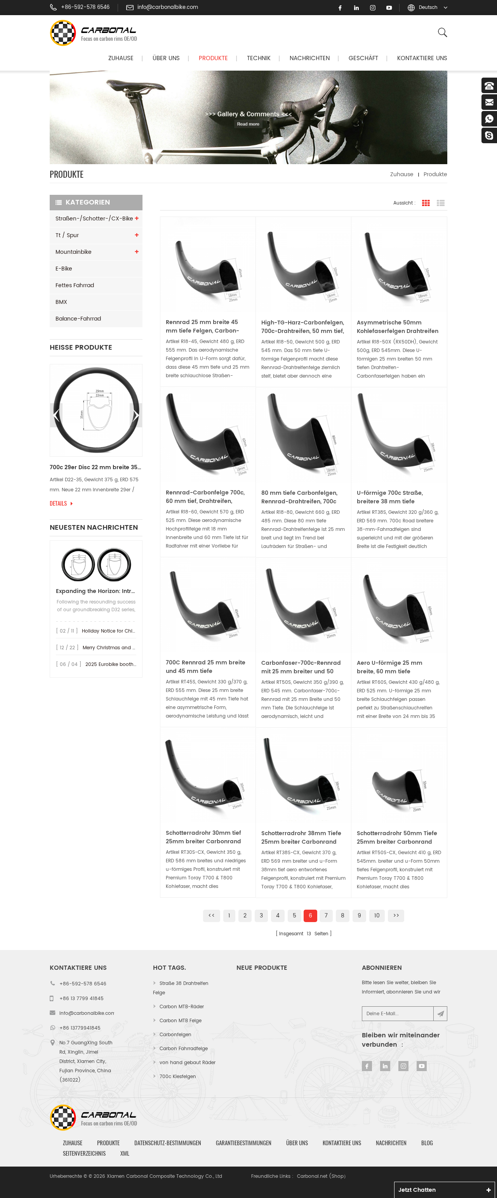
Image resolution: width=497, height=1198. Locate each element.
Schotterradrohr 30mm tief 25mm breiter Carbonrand (203, 837)
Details (95, 503)
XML (124, 1153)
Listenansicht (441, 203)
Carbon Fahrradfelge (184, 1048)
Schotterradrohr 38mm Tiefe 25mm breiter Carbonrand (301, 837)
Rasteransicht (426, 203)
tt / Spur (67, 235)
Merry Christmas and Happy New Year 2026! (134, 648)
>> (396, 915)
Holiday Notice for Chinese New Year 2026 (130, 631)
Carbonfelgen (175, 1034)
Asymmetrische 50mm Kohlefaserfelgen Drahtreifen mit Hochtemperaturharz (397, 327)
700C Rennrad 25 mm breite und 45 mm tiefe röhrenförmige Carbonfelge (205, 667)
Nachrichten (310, 58)
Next (136, 415)
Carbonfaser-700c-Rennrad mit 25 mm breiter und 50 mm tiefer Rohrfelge (301, 667)
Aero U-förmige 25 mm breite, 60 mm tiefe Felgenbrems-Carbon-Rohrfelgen (389, 667)
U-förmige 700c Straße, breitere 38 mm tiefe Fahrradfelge (390, 497)
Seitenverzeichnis (84, 1153)
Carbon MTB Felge (181, 1021)
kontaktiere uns (422, 58)
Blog (427, 1143)
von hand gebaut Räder (187, 1062)
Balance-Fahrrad (78, 318)
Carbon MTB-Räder (182, 1007)
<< (211, 915)
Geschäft (363, 58)
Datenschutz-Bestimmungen (167, 1143)
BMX (61, 302)
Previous (56, 415)
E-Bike (64, 268)
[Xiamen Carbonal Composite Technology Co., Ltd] (97, 33)
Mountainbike (74, 252)
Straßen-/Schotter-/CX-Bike (94, 218)
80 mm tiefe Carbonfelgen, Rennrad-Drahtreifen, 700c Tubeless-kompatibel (299, 497)
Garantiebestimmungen (243, 1143)
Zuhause (121, 58)
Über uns (166, 58)
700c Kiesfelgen (178, 1076)
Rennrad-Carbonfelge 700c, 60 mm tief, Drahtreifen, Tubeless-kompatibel (205, 497)
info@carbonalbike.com (167, 8)
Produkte (213, 58)
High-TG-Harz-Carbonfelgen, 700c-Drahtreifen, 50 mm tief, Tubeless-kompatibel (302, 327)
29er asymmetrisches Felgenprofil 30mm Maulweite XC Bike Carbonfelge (133, 467)
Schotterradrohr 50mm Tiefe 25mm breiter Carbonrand (397, 837)
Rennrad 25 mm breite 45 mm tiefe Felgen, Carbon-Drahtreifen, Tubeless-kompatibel (202, 326)
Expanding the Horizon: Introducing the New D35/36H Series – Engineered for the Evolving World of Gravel (96, 591)
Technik (259, 58)
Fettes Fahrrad (75, 285)
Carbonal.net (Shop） (322, 1176)
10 (377, 915)
